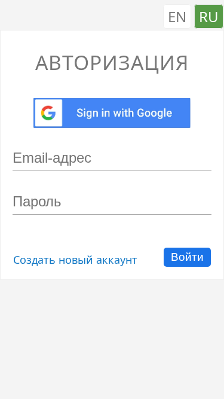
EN (177, 16)
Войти (187, 257)
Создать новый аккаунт (75, 259)
